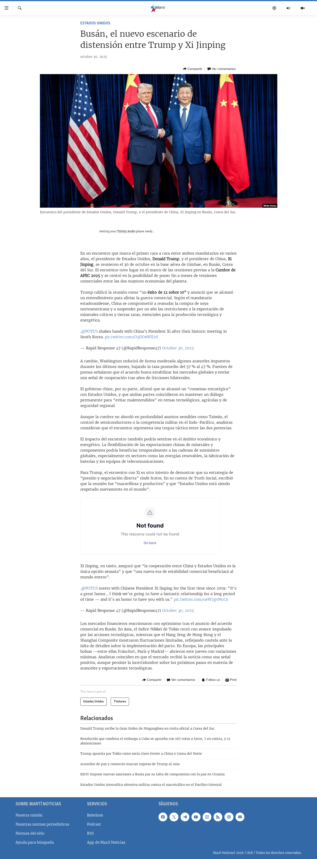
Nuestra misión (29, 815)
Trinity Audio (126, 231)
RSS (90, 833)
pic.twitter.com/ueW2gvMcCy (201, 599)
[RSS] (217, 817)
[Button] (192, 69)
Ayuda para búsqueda (35, 842)
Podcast (94, 824)
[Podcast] (274, 8)
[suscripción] (240, 817)
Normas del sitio (30, 833)
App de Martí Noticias (106, 842)
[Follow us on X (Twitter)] (173, 817)
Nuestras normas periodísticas (42, 824)
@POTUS (89, 331)
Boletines (95, 815)
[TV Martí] (303, 8)
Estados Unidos (95, 23)
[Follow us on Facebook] (162, 817)
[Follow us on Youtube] (195, 817)
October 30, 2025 (178, 348)
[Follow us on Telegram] (185, 817)
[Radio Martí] (288, 8)
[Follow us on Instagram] (207, 817)
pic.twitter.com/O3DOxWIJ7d (131, 336)
